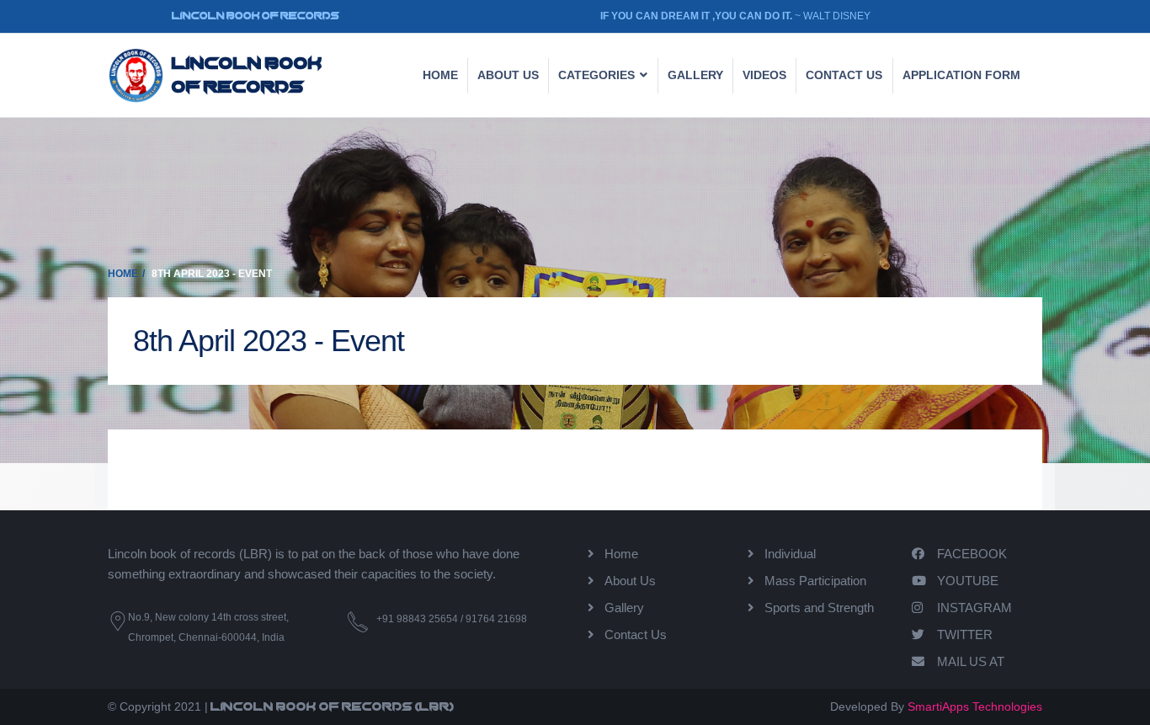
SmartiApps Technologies (975, 706)
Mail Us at (970, 661)
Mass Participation (815, 580)
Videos (764, 75)
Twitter (965, 634)
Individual (790, 553)
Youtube (967, 580)
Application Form (961, 75)
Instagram (974, 607)
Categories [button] (598, 75)
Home (440, 75)
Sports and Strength (819, 607)
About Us (508, 75)
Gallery (695, 75)
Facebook (972, 553)
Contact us (844, 75)
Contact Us (635, 634)
